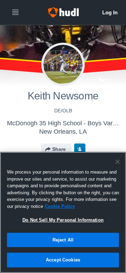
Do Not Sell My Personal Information (63, 220)
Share (59, 149)
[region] (63, 212)
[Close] (117, 161)
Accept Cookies (63, 259)
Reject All (63, 240)
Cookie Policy (60, 206)
